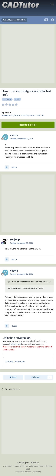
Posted (21, 139)
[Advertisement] (28, 54)
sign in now (16, 344)
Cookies (35, 462)
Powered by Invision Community (28, 472)
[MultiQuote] (7, 167)
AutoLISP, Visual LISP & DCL (33, 115)
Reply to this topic (28, 125)
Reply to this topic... (17, 361)
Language (22, 462)
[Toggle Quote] (9, 281)
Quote (14, 167)
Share (14, 377)
